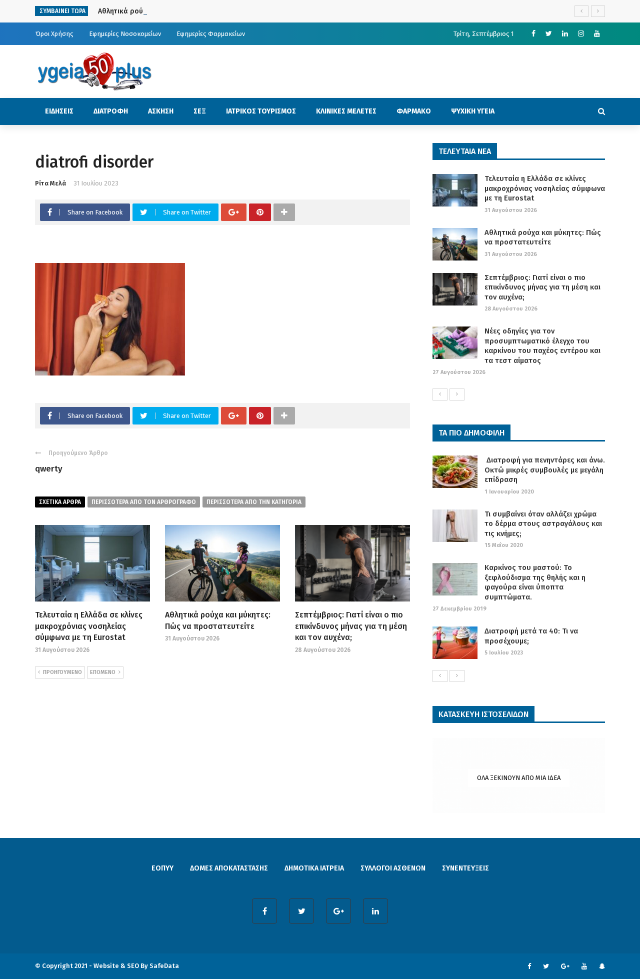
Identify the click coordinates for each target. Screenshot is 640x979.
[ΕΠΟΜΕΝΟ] (457, 394)
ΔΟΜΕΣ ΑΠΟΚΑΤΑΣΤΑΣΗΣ (229, 868)
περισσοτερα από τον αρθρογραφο (144, 502)
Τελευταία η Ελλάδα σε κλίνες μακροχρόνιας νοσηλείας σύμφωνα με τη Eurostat (88, 626)
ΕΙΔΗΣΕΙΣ (59, 111)
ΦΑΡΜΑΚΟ (413, 111)
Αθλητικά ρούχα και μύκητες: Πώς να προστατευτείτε (186, 11)
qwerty (48, 469)
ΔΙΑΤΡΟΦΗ (111, 111)
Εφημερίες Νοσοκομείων (125, 34)
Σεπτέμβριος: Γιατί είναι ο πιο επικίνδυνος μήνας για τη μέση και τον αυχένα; (351, 626)
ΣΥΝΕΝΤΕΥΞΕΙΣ (465, 868)
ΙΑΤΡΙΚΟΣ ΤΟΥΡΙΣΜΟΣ (261, 111)
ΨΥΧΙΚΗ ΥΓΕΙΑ (472, 111)
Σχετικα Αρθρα (60, 502)
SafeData (164, 966)
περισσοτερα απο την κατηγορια (254, 502)
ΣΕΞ (200, 111)
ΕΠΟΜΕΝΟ (103, 672)
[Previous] (440, 394)
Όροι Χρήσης (55, 34)
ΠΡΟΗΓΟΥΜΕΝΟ (62, 672)
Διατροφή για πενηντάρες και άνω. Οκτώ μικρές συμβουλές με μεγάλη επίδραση (544, 470)
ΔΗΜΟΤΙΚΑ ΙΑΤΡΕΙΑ (314, 868)
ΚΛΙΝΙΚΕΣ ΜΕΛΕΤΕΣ (346, 111)
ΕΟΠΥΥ (163, 868)
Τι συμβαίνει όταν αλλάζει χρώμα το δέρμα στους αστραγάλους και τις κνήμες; (543, 524)
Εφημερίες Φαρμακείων (210, 34)
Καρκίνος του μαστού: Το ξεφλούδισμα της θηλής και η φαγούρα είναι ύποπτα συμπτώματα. (535, 582)
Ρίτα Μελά (50, 183)
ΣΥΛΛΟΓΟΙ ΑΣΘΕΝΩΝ (393, 868)
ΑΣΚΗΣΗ (161, 111)
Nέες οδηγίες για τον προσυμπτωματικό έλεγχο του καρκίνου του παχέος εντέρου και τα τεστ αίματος (542, 345)
